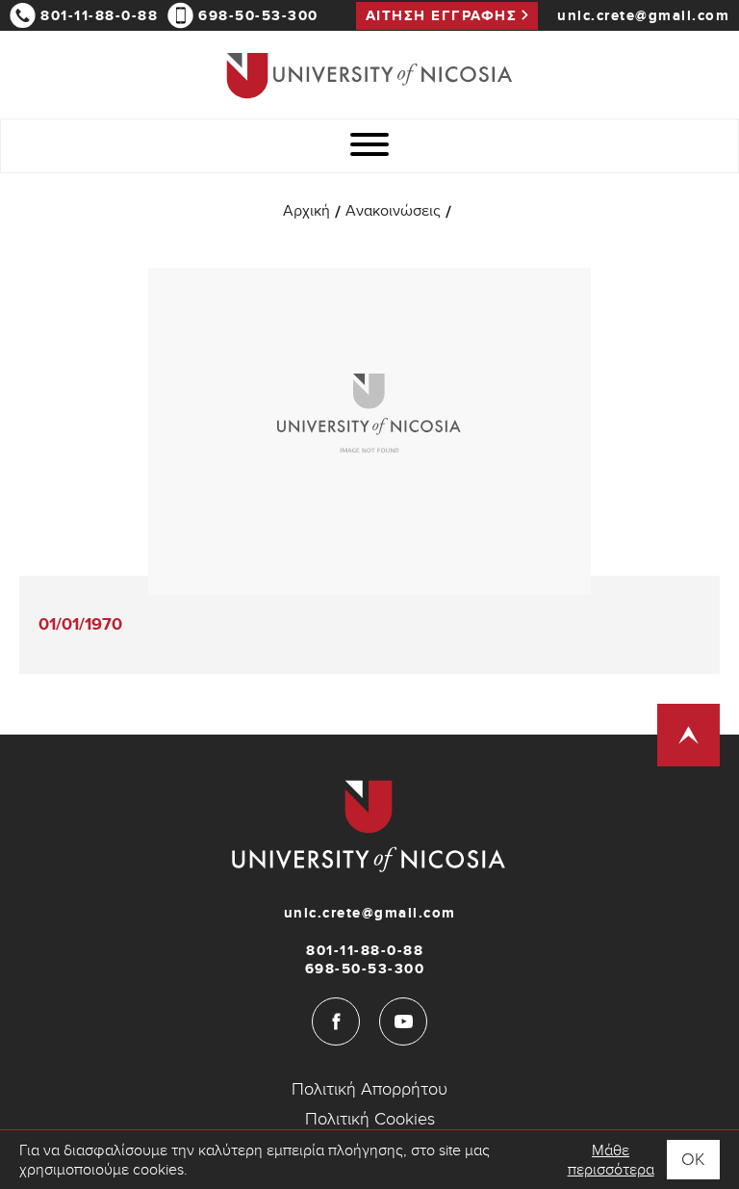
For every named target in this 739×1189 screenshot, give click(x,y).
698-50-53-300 (258, 16)
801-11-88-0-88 (99, 16)
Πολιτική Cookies (370, 1119)
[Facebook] (336, 1021)
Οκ (693, 1160)
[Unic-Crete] (369, 74)
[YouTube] (403, 1021)
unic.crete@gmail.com (643, 16)
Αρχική (306, 213)
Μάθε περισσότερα (611, 1160)
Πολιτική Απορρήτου (369, 1089)
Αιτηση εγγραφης (442, 16)
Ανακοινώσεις (393, 213)
